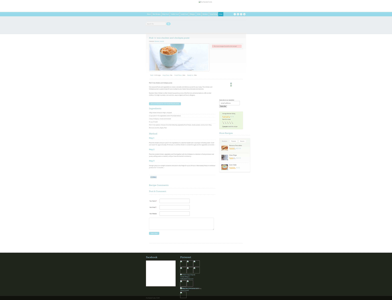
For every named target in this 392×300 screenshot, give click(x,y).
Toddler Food (175, 14)
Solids (198, 14)
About (149, 14)
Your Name (153, 201)
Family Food (184, 14)
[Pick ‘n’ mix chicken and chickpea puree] (178, 70)
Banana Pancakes (235, 145)
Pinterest (241, 14)
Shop (220, 14)
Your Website (153, 213)
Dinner (156, 41)
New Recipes (156, 14)
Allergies (192, 14)
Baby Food (165, 14)
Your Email (153, 207)
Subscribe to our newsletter (226, 100)
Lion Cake (232, 165)
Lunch (162, 41)
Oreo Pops (233, 155)
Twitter (238, 14)
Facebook (235, 14)
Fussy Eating (213, 14)
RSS (244, 14)
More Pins (199, 288)
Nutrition (205, 14)
